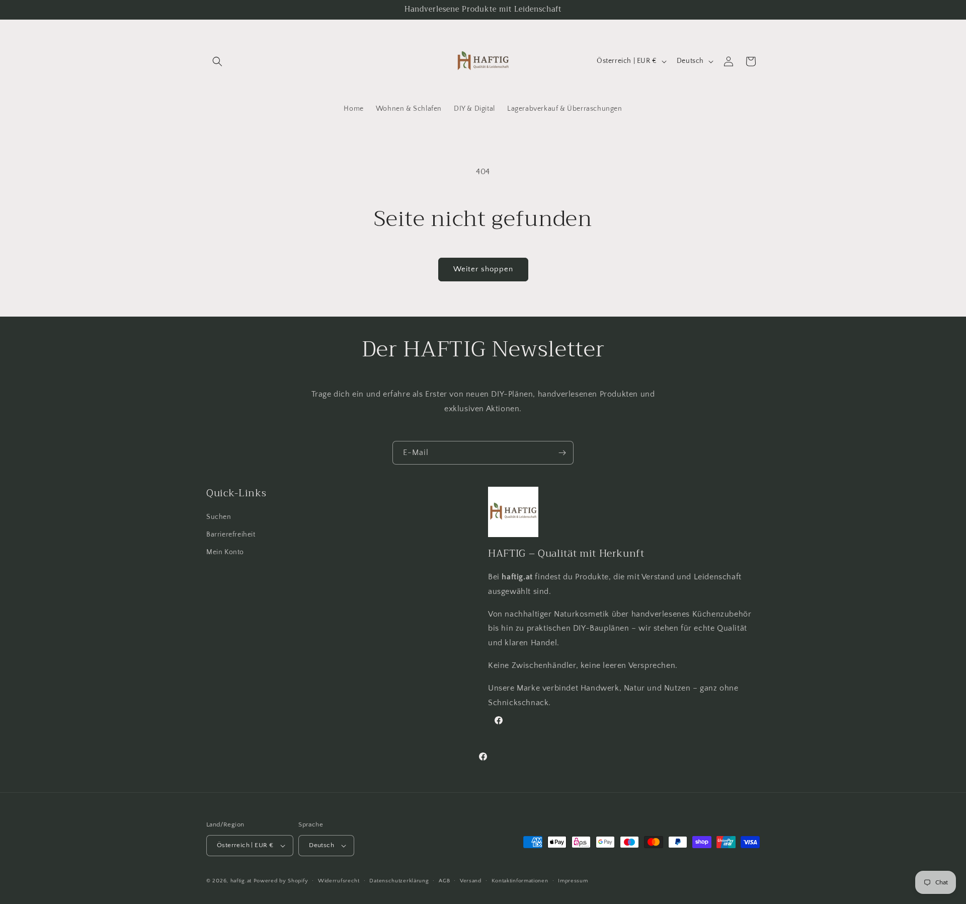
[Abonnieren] (562, 453)
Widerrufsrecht (339, 881)
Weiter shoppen (483, 269)
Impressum (573, 881)
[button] (217, 61)
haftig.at (241, 881)
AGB (444, 881)
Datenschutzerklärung (399, 881)
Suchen (218, 517)
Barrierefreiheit (231, 535)
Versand (470, 881)
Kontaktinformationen (520, 881)
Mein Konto (225, 552)
